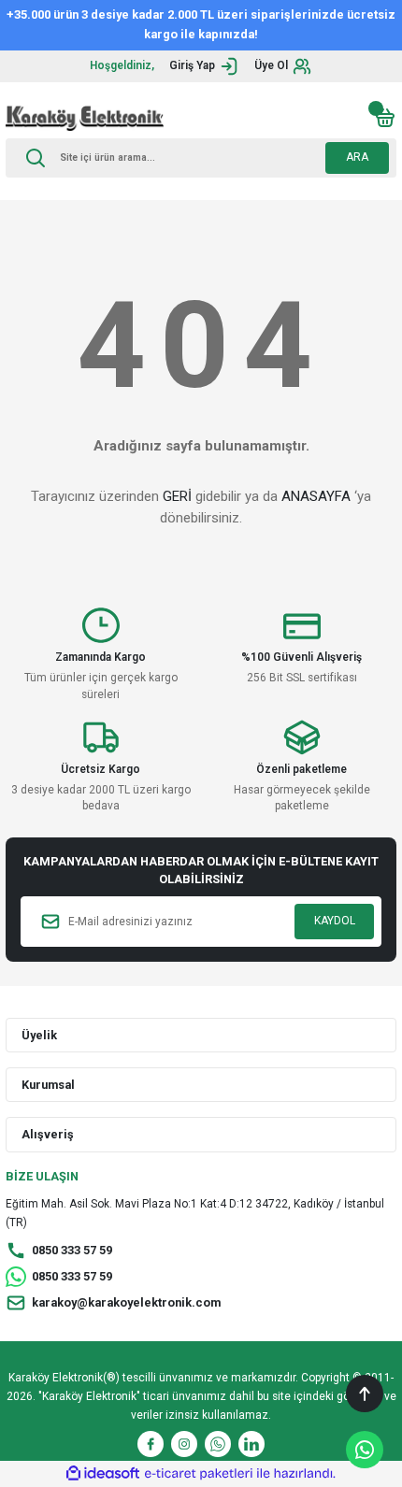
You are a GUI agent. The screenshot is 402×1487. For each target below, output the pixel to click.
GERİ (177, 496)
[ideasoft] (102, 1474)
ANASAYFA (316, 496)
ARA (357, 157)
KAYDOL (334, 920)
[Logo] (85, 118)
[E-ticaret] (198, 1473)
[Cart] (385, 118)
